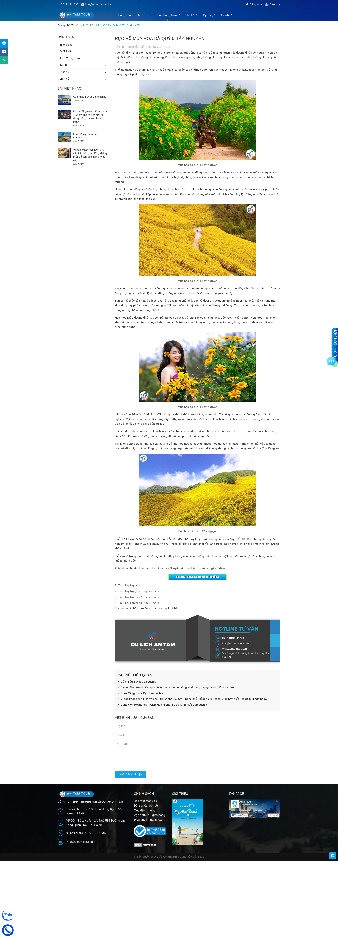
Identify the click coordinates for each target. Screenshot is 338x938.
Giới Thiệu (143, 15)
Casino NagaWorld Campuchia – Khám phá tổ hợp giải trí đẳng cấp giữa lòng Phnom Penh (178, 687)
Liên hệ (226, 15)
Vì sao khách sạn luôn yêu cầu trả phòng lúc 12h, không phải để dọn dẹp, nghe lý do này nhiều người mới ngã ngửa (194, 698)
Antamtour (121, 568)
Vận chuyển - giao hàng (149, 815)
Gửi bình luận (131, 774)
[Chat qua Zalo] (4, 43)
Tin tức (191, 15)
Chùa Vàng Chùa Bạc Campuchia (142, 693)
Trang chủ (124, 15)
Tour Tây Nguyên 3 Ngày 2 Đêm (138, 591)
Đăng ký (274, 4)
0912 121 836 (97, 833)
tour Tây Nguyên (169, 568)
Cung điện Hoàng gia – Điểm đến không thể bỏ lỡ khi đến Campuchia (164, 704)
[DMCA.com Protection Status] (145, 844)
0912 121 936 (70, 4)
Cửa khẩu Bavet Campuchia (138, 681)
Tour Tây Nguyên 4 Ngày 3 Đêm (138, 596)
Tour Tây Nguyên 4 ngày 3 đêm (204, 568)
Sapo (201, 856)
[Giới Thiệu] (197, 822)
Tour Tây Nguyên (129, 585)
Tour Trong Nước (167, 15)
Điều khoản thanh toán (148, 819)
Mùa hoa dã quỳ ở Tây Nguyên (198, 164)
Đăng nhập (255, 4)
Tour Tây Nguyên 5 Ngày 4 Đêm (138, 602)
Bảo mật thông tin (145, 800)
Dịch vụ (208, 15)
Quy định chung (144, 810)
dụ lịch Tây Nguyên (130, 172)
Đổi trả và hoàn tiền (146, 805)
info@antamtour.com (99, 4)
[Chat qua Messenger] (4, 52)
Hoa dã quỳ (136, 177)
